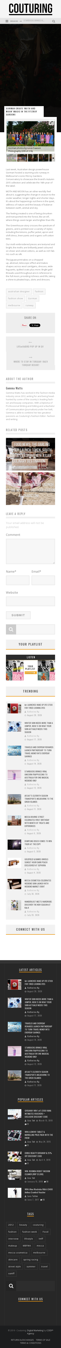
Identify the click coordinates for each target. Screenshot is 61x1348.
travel (44, 1266)
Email (36, 571)
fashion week (29, 1231)
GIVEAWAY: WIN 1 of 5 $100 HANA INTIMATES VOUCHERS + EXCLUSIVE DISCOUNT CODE (38, 1113)
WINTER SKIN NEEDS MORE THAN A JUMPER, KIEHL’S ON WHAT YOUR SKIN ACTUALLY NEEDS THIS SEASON (39, 727)
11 (28, 1124)
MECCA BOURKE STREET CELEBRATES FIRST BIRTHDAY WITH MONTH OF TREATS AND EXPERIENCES (37, 821)
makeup (12, 1245)
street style (14, 1266)
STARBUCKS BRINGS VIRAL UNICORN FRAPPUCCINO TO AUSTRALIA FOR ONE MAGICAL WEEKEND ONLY (37, 776)
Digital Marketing (35, 1330)
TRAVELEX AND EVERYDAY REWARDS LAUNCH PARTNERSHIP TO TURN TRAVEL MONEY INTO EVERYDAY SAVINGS (39, 752)
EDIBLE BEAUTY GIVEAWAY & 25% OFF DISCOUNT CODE (38, 1154)
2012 (11, 1224)
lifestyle (28, 1238)
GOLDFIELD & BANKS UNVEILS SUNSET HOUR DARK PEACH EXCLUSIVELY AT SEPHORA (36, 862)
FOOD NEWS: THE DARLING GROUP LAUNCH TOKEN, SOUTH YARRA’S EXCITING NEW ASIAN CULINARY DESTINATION (30, 452)
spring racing (30, 1259)
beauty (23, 1224)
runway (30, 305)
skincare (13, 1259)
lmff (41, 1238)
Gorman (32, 298)
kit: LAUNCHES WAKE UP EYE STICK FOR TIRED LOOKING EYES (39, 706)
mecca (40, 1245)
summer (31, 1266)
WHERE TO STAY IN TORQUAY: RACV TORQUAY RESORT (31, 363)
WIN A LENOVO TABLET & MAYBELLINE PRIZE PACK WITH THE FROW (39, 1134)
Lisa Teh (21, 466)
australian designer (19, 291)
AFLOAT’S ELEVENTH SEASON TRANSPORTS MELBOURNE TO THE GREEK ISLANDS (39, 798)
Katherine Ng (33, 711)
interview (13, 1238)
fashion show (15, 298)
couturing (38, 1224)
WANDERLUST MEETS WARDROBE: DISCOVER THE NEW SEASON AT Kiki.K (38, 904)
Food (45, 1231)
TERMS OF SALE (43, 1340)
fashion (39, 291)
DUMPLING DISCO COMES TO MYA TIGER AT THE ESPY (38, 843)
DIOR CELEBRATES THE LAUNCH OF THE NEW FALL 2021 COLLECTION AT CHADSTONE (30, 490)
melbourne (14, 305)
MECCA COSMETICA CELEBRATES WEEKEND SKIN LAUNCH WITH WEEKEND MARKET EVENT (38, 883)
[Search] (54, 21)
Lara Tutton (32, 1196)
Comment (13, 535)
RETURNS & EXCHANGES (22, 1340)
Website (12, 592)
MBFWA (27, 1245)
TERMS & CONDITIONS (30, 1343)
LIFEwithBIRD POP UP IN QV (30, 346)
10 (47, 1181)
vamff (11, 1273)
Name (11, 571)
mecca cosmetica (17, 1252)
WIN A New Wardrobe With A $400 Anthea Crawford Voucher (39, 1191)
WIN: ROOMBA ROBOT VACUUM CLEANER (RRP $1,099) (37, 1173)
